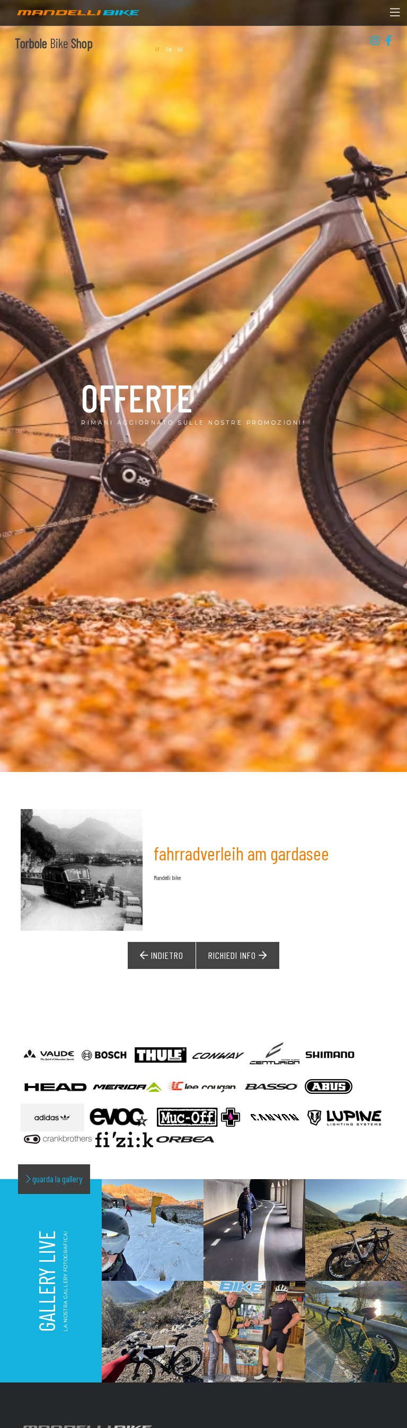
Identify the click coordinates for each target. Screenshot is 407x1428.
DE (180, 49)
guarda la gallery (56, 1178)
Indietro (165, 955)
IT (158, 49)
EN (169, 49)
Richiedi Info (233, 955)
